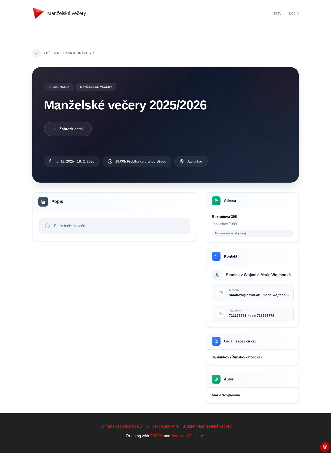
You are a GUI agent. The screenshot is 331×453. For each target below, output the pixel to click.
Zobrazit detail (71, 129)
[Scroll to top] (320, 442)
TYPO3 (156, 436)
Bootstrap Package (187, 436)
